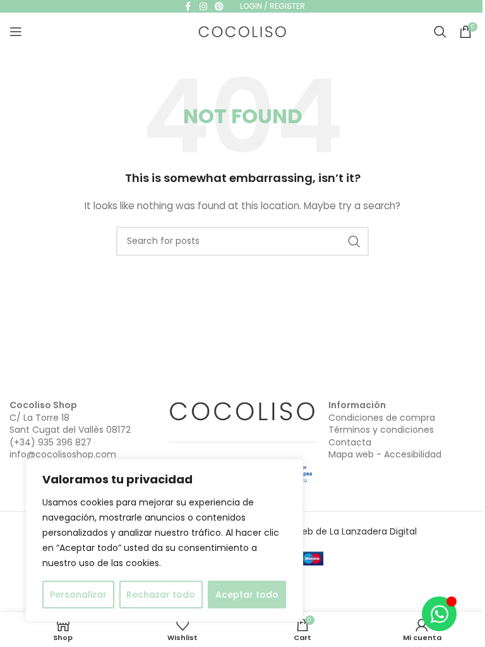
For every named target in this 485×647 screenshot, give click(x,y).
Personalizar (78, 594)
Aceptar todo (246, 594)
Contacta (349, 442)
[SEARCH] (354, 241)
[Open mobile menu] (15, 31)
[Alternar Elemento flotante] (439, 613)
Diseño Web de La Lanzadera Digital (339, 531)
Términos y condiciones (381, 429)
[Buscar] (440, 31)
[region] (164, 540)
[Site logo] (242, 31)
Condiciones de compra (381, 417)
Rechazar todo (160, 594)
